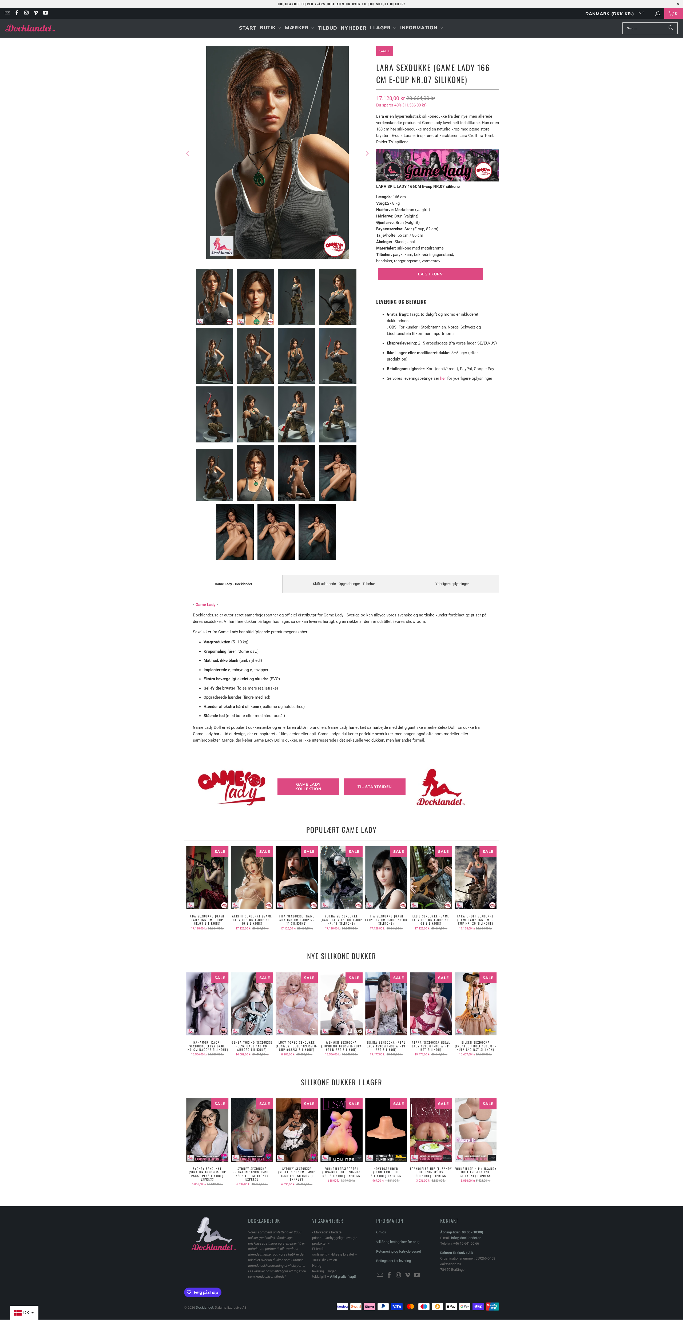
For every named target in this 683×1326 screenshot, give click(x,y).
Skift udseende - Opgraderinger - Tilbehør (344, 584)
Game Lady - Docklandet (233, 584)
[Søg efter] (671, 28)
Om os (381, 1232)
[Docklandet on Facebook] (16, 13)
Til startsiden (375, 786)
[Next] (367, 153)
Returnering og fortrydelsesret (398, 1251)
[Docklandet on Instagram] (26, 13)
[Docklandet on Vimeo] (36, 13)
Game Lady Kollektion (308, 786)
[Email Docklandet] (7, 13)
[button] (270, 28)
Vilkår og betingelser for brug (397, 1242)
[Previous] (188, 153)
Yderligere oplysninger (452, 584)
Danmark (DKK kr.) (610, 13)
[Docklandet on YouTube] (45, 13)
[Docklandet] (30, 28)
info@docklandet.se (466, 1238)
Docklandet (204, 1307)
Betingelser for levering (393, 1261)
